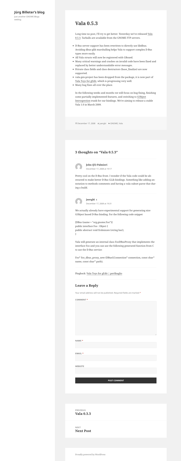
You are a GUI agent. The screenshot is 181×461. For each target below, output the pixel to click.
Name (79, 340)
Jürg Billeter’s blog (29, 12)
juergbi (102, 123)
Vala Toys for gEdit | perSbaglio (104, 273)
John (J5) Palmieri (96, 164)
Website (79, 366)
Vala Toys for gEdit (85, 81)
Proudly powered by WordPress (90, 454)
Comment (81, 299)
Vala (121, 123)
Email (79, 353)
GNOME (114, 123)
